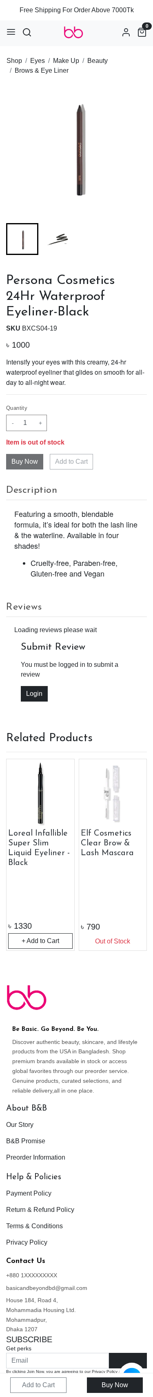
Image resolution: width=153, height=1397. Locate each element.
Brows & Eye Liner (42, 70)
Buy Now (115, 1384)
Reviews (24, 607)
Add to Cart (71, 461)
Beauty (97, 60)
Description (32, 490)
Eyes (37, 60)
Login (34, 693)
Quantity (16, 408)
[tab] (76, 490)
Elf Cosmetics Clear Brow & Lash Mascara (107, 843)
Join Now (128, 1360)
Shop (14, 60)
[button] (58, 239)
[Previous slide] (19, 854)
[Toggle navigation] (11, 32)
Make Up (66, 60)
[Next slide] (133, 239)
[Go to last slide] (19, 239)
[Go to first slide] (133, 854)
